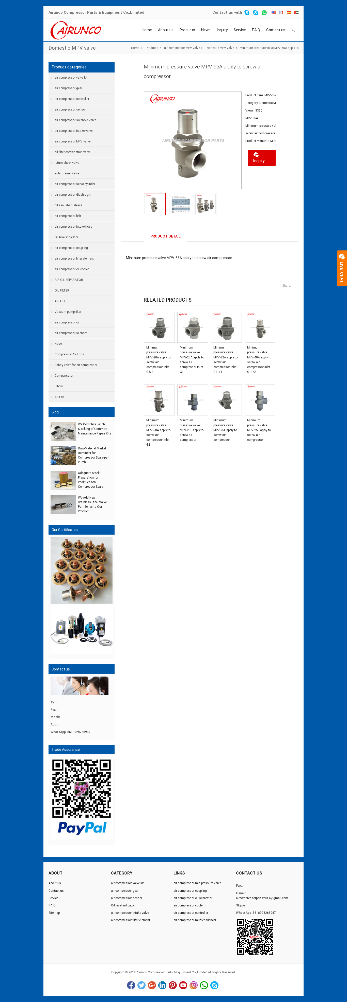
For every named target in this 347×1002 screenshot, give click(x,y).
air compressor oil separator (193, 898)
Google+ (152, 985)
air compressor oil (67, 322)
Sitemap (54, 913)
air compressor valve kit (71, 77)
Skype (214, 985)
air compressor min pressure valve (197, 883)
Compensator (64, 375)
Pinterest (173, 985)
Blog (55, 412)
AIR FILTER (62, 301)
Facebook (131, 985)
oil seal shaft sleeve (68, 205)
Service (240, 30)
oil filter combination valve (72, 152)
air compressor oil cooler (72, 269)
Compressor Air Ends (69, 354)
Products (187, 30)
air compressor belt (68, 216)
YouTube (183, 985)
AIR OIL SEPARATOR (69, 280)
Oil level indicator (66, 237)
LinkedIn (162, 985)
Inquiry (222, 30)
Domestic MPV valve (72, 48)
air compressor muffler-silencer (195, 920)
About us (166, 30)
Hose (58, 343)
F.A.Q (256, 30)
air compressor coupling (71, 248)
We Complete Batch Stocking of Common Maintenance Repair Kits (94, 429)
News (206, 30)
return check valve (67, 163)
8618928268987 (78, 732)
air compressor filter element (74, 258)
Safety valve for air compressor (76, 365)
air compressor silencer (71, 333)
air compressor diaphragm (73, 194)
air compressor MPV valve (182, 48)
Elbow (59, 386)
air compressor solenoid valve (75, 120)
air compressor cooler (188, 905)
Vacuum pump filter (68, 312)
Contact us (222, 12)
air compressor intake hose (73, 226)
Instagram (194, 985)
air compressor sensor (70, 109)
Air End (60, 397)
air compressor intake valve (73, 131)
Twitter (141, 985)
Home (147, 30)
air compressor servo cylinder (75, 184)
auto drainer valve (67, 173)
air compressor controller (72, 99)
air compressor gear (68, 88)
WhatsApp (204, 985)
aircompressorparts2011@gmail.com (262, 898)
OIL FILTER (62, 290)
